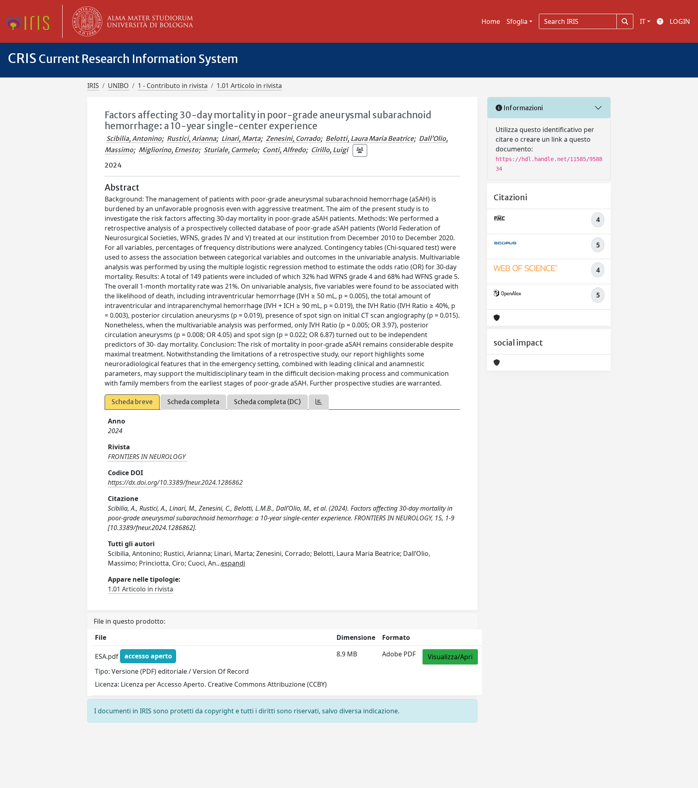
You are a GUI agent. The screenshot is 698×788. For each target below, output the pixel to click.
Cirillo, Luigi (329, 150)
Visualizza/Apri (450, 656)
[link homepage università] (131, 21)
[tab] (319, 401)
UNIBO (118, 85)
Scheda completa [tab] (193, 402)
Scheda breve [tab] (132, 402)
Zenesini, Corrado (293, 138)
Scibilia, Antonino (134, 138)
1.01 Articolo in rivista (249, 85)
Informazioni (522, 108)
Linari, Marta (241, 138)
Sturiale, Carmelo (230, 150)
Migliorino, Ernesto (168, 150)
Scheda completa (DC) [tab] (267, 402)
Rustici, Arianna (191, 138)
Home (490, 21)
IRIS (93, 85)
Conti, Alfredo (284, 150)
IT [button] (642, 21)
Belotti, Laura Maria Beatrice (370, 138)
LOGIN (680, 21)
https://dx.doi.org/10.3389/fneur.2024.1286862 (175, 482)
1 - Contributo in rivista (173, 85)
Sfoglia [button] (517, 21)
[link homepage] (30, 21)
